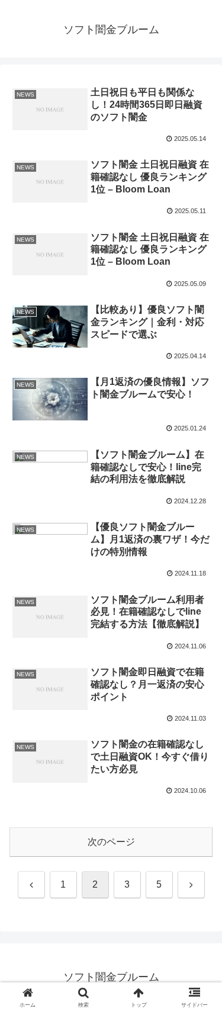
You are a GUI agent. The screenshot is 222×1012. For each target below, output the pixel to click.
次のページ (111, 842)
